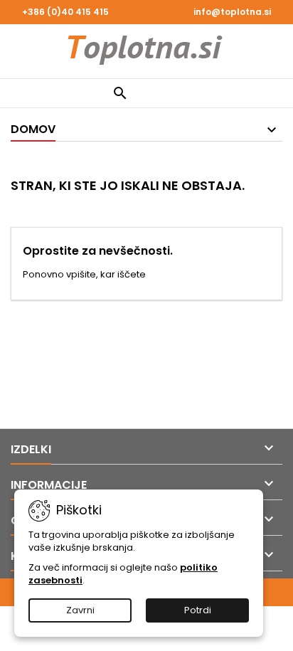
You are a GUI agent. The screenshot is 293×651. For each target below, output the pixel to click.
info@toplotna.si (232, 12)
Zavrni (80, 610)
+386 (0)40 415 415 (65, 12)
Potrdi (197, 610)
